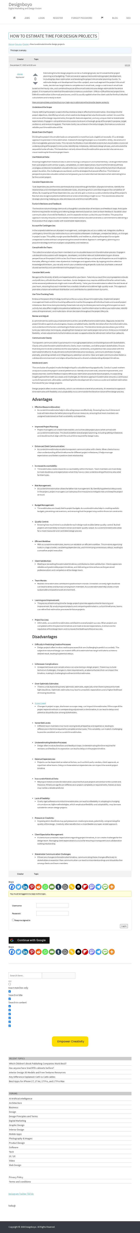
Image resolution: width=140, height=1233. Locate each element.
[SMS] (105, 887)
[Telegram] (98, 887)
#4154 (127, 65)
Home (11, 44)
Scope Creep (40, 703)
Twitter (23, 1193)
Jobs (27, 17)
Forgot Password (81, 17)
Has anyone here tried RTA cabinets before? (31, 1068)
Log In (124, 926)
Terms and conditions (20, 1181)
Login (41, 17)
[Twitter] (19, 887)
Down (35, 83)
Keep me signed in (22, 920)
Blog (115, 17)
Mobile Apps (15, 1134)
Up (35, 74)
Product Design (17, 1142)
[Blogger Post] (65, 887)
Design (26, 44)
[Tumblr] (58, 887)
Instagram (14, 1193)
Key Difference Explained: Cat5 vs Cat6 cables (32, 1076)
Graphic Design (16, 1125)
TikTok (30, 1193)
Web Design (15, 1165)
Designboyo (25, 5)
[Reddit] (38, 887)
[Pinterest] (32, 887)
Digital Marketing (17, 1120)
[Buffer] (78, 887)
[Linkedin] (25, 887)
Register (58, 17)
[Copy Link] (72, 887)
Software (13, 1147)
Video (12, 1160)
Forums (18, 44)
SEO (128, 17)
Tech (11, 1151)
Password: (16, 913)
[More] (112, 887)
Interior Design (16, 1129)
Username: (17, 905)
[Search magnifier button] (10, 981)
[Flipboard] (85, 887)
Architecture (15, 1102)
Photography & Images (20, 1138)
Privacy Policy (16, 1177)
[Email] (52, 887)
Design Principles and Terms (23, 1116)
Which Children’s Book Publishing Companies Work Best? (37, 1063)
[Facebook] (12, 887)
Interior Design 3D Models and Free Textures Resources (37, 1072)
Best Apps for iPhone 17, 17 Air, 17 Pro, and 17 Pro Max (36, 1081)
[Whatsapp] (45, 887)
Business (13, 1107)
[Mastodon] (92, 887)
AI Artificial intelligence (20, 1098)
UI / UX (12, 1156)
